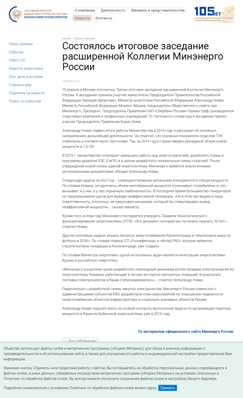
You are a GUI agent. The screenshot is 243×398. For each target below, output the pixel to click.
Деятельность (113, 10)
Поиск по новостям (25, 101)
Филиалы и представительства (158, 10)
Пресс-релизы (21, 44)
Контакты (103, 18)
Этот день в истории (26, 77)
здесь (152, 388)
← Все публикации (80, 341)
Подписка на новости (27, 93)
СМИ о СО (17, 60)
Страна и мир (20, 85)
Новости (82, 18)
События (16, 52)
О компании (85, 10)
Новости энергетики (26, 68)
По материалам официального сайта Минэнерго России (185, 331)
